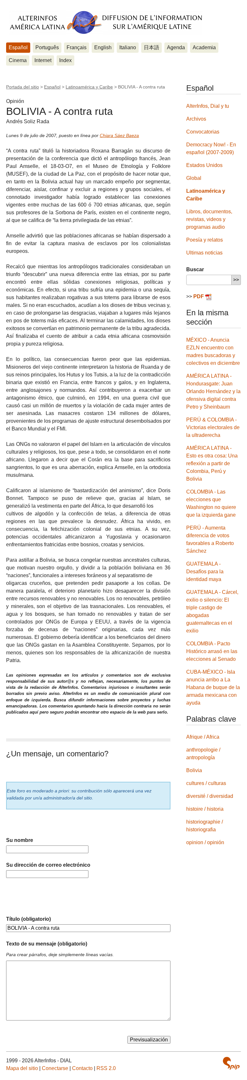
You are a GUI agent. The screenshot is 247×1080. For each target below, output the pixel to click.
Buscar (195, 269)
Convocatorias (202, 131)
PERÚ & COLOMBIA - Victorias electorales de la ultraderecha (213, 427)
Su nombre (19, 840)
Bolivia (194, 770)
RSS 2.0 (106, 1068)
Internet (42, 60)
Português (47, 47)
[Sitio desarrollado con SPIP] (231, 1063)
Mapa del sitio (22, 1068)
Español (18, 47)
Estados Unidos (204, 165)
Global (193, 178)
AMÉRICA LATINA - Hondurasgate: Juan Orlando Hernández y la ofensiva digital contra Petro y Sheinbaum (213, 391)
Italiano (127, 47)
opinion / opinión (205, 842)
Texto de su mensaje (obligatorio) (46, 943)
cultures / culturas (206, 783)
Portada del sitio (22, 86)
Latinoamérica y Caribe (89, 86)
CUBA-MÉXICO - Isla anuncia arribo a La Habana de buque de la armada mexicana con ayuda (213, 687)
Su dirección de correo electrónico (48, 865)
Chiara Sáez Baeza (119, 135)
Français (77, 47)
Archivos (196, 119)
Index (65, 60)
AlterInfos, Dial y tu (207, 106)
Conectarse (55, 1068)
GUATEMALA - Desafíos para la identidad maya (205, 571)
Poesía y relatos (204, 240)
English (103, 47)
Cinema (18, 60)
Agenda (176, 47)
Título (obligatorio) (28, 919)
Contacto (82, 1068)
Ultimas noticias (204, 252)
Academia (204, 47)
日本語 (151, 47)
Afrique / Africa (202, 737)
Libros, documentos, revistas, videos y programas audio (209, 219)
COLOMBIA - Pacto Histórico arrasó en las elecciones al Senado (211, 651)
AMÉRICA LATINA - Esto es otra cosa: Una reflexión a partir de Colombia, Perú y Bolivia (212, 463)
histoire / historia (205, 809)
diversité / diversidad (209, 796)
